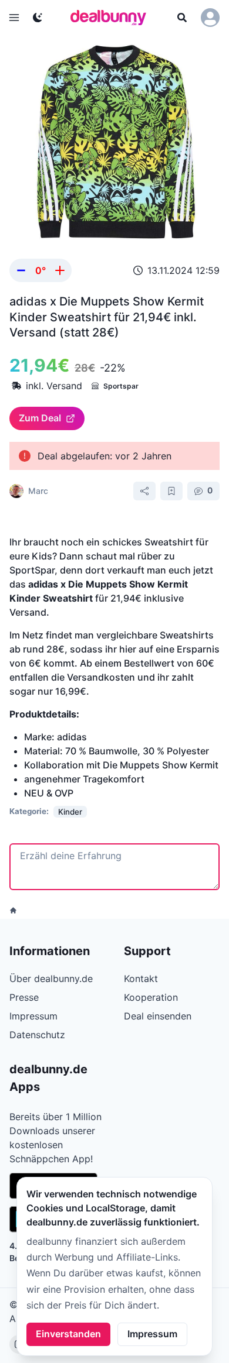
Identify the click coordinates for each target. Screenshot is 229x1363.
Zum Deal (40, 418)
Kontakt (141, 978)
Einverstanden (68, 1334)
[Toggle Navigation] (14, 17)
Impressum (152, 1334)
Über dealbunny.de (51, 978)
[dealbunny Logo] (112, 17)
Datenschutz (37, 1035)
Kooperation (151, 997)
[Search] (182, 17)
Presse (24, 997)
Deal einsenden (157, 1016)
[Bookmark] (171, 491)
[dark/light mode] (37, 17)
